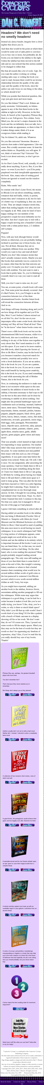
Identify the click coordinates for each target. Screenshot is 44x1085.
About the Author (5, 1082)
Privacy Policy (31, 1082)
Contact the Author (19, 1082)
